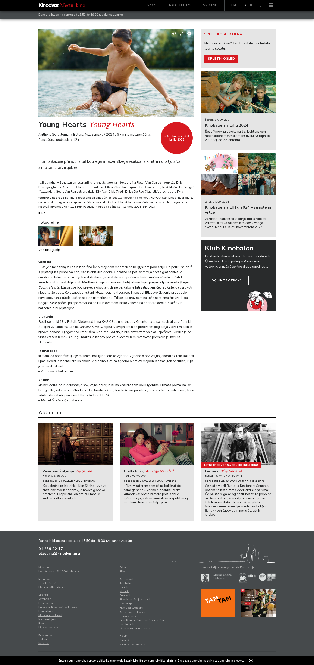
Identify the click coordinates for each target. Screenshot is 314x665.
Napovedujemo (181, 5)
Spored (153, 5)
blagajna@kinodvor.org (59, 553)
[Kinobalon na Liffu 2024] (238, 92)
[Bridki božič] (157, 444)
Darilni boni (45, 611)
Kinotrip (124, 591)
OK (251, 661)
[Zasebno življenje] (75, 444)
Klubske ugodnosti (50, 615)
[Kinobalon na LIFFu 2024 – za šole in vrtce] (238, 174)
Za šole (124, 587)
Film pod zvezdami (131, 608)
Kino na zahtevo (48, 627)
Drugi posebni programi (135, 628)
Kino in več (126, 579)
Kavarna (43, 643)
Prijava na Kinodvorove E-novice (58, 607)
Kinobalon (126, 583)
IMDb (41, 213)
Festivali (125, 595)
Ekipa (123, 571)
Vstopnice (211, 5)
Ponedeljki (126, 604)
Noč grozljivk (128, 616)
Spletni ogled (221, 58)
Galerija (43, 639)
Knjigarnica (45, 635)
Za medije (126, 640)
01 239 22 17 (50, 548)
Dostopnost (46, 603)
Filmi (233, 5)
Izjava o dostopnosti (132, 644)
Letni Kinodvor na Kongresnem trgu (231, 465)
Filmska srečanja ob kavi (135, 599)
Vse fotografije (49, 249)
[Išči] (259, 5)
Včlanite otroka (227, 280)
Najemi (124, 636)
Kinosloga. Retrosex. (133, 612)
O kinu (123, 567)
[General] (238, 444)
